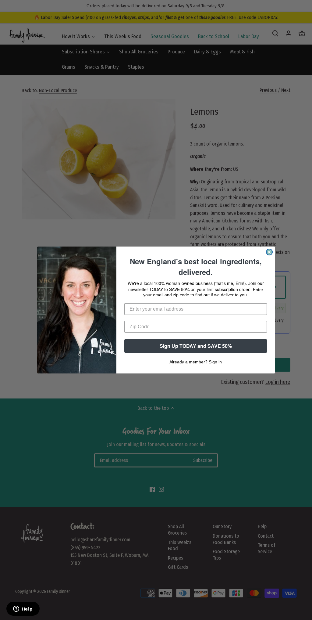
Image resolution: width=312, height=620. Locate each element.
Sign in (215, 361)
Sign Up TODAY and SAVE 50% (196, 345)
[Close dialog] (269, 252)
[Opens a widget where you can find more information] (23, 609)
